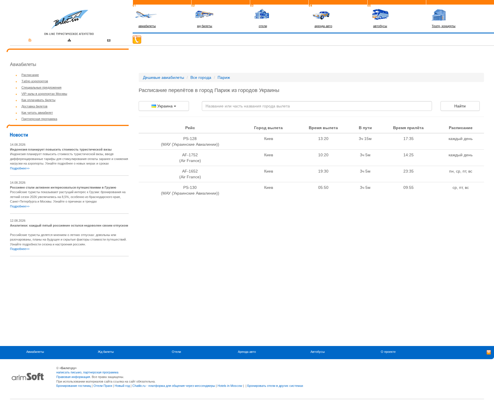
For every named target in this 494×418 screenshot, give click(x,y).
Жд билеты (106, 352)
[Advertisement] (58, 301)
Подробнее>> (19, 168)
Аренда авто (247, 352)
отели (263, 26)
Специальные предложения (41, 87)
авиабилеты (147, 26)
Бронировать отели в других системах (275, 385)
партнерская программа (100, 372)
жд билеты (204, 26)
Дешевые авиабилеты (163, 77)
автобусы (380, 26)
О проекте (388, 352)
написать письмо (68, 372)
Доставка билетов (34, 106)
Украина (165, 106)
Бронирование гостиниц (73, 385)
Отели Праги (102, 385)
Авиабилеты (35, 352)
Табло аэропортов (34, 81)
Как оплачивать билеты (38, 100)
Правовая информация (73, 377)
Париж (224, 77)
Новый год (122, 385)
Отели (176, 352)
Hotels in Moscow (230, 385)
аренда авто (323, 26)
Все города (200, 77)
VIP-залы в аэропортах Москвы (44, 93)
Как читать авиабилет (37, 112)
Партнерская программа (39, 119)
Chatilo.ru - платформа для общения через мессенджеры (173, 385)
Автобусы (317, 352)
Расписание (30, 75)
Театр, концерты (443, 26)
